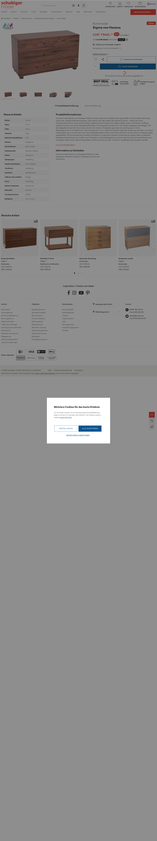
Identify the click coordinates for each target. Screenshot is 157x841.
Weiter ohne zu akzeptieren (78, 435)
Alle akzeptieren (90, 429)
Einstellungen (66, 429)
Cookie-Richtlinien (65, 417)
